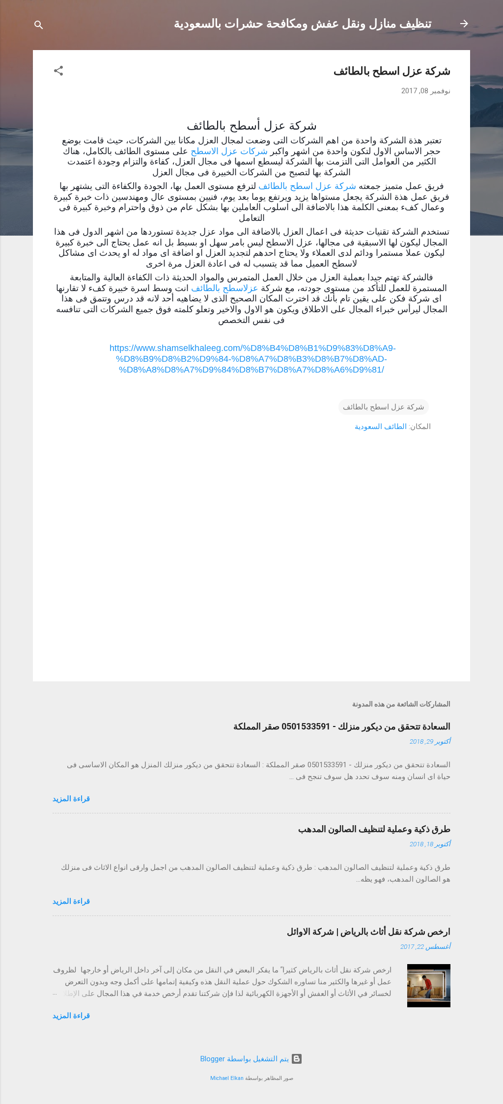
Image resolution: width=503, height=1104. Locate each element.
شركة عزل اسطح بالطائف (307, 186)
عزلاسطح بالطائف (224, 288)
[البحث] (39, 27)
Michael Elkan (227, 1078)
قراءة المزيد (71, 798)
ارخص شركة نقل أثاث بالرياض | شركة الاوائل (368, 931)
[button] (58, 72)
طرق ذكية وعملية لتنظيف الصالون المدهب (374, 829)
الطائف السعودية (381, 426)
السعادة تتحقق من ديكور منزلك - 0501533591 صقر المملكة (341, 726)
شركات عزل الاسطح (229, 151)
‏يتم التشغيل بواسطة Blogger (245, 1058)
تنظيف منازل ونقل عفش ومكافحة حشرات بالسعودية (303, 23)
